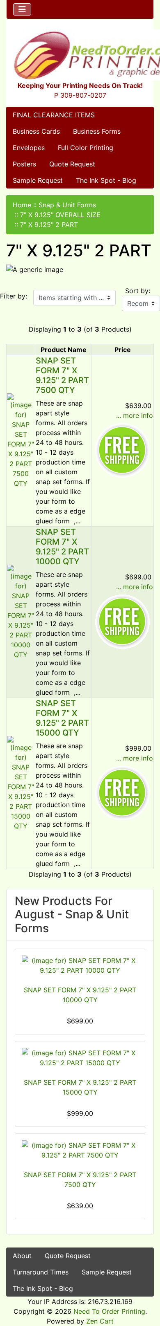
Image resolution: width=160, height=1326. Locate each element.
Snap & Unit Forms (67, 205)
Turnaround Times (41, 1272)
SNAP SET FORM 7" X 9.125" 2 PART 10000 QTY (62, 546)
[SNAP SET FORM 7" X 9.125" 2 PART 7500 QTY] (20, 440)
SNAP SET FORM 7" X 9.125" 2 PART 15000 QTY (62, 718)
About (22, 1256)
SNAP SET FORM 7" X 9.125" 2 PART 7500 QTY (62, 375)
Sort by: (137, 291)
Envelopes (29, 148)
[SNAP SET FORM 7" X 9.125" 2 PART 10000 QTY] (20, 611)
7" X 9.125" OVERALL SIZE (60, 215)
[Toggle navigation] (22, 9)
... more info (134, 415)
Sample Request (38, 180)
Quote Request (72, 164)
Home (22, 205)
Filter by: (13, 296)
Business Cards (36, 131)
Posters (24, 164)
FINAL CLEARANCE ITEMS (54, 115)
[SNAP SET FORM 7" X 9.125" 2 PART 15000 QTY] (20, 783)
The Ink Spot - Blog (106, 180)
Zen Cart (100, 1321)
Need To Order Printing (109, 1311)
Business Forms (97, 131)
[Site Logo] (80, 55)
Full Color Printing (85, 148)
